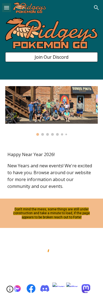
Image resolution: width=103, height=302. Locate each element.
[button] (6, 7)
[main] (51, 170)
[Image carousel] (51, 111)
